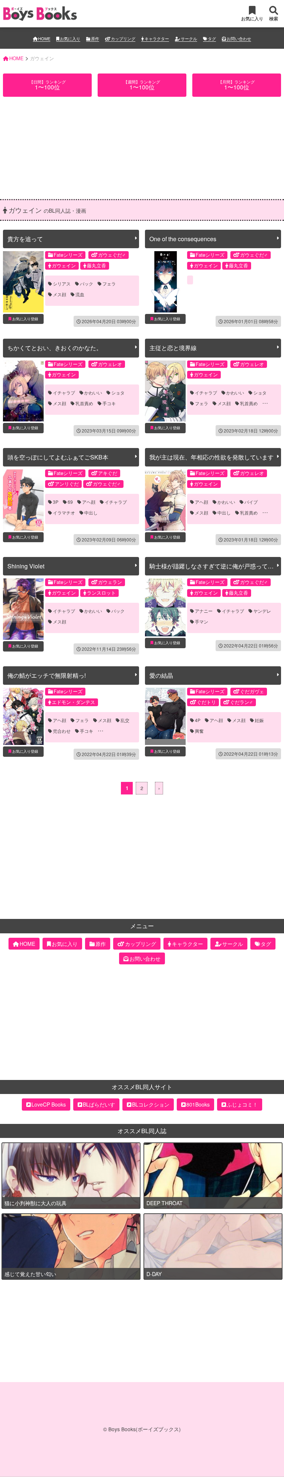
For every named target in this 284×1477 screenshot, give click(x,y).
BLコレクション (150, 1104)
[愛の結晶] (165, 716)
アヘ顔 (88, 502)
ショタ (118, 392)
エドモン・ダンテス (73, 701)
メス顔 (59, 294)
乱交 (125, 720)
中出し (91, 512)
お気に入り (70, 38)
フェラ (109, 283)
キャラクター (157, 38)
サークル (189, 38)
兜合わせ (62, 731)
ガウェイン (64, 265)
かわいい (93, 392)
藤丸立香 (96, 265)
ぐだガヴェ (252, 691)
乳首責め (84, 403)
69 (70, 502)
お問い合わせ (239, 38)
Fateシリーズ (68, 254)
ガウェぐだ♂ (112, 254)
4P (197, 720)
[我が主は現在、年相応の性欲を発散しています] (165, 500)
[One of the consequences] (165, 281)
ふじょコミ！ (242, 1104)
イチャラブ (64, 392)
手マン (201, 621)
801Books (198, 1104)
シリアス (62, 283)
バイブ (251, 502)
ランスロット (101, 592)
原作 (95, 38)
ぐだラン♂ (241, 701)
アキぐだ (107, 472)
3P (55, 502)
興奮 (199, 731)
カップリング (123, 38)
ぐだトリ (206, 701)
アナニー (204, 610)
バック (86, 283)
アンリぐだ (67, 483)
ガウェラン (110, 581)
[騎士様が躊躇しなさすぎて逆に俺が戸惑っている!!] (165, 607)
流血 (79, 294)
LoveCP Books (48, 1104)
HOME (44, 38)
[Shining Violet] (23, 609)
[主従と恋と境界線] (165, 391)
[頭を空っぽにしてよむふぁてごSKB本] (23, 500)
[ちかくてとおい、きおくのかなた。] (23, 391)
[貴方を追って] (23, 281)
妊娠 (259, 720)
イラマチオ (64, 512)
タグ (212, 38)
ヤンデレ (262, 610)
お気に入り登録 (25, 318)
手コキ (109, 403)
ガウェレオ (110, 363)
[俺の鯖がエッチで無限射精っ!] (23, 716)
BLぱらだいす (99, 1104)
